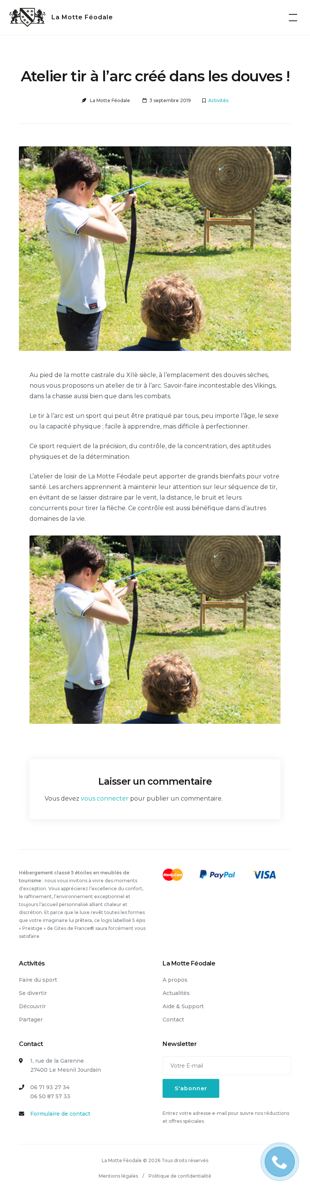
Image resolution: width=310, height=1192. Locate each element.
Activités (218, 100)
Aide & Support (183, 1006)
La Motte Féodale (82, 17)
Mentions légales (118, 1176)
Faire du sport (38, 979)
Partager (31, 1019)
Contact (173, 1019)
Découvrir (32, 1006)
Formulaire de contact (60, 1113)
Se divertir (33, 993)
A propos (175, 979)
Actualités (176, 993)
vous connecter (105, 798)
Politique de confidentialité (180, 1176)
